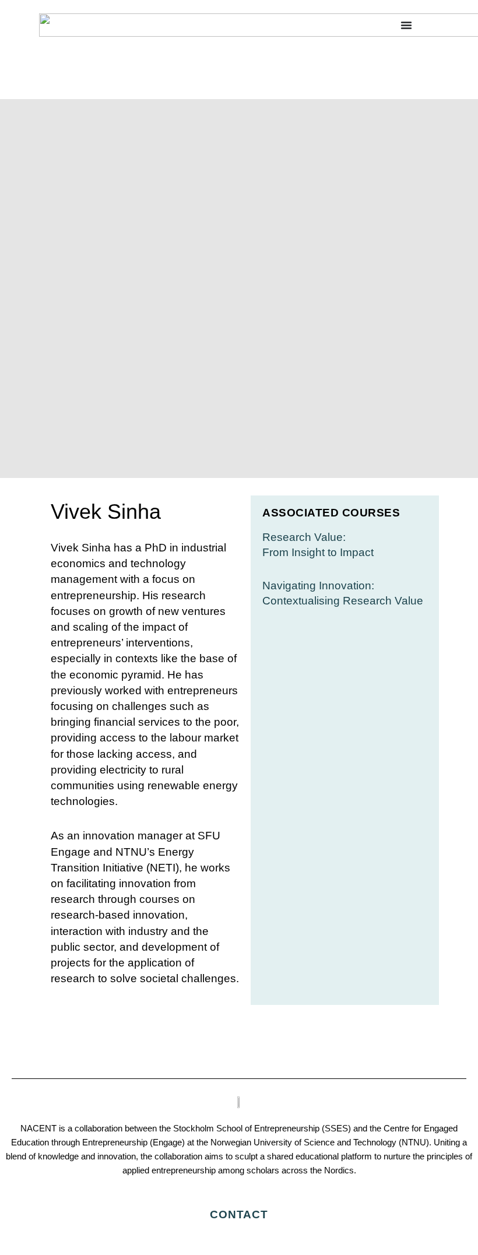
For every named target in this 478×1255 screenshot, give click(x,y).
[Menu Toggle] (406, 25)
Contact (239, 1214)
